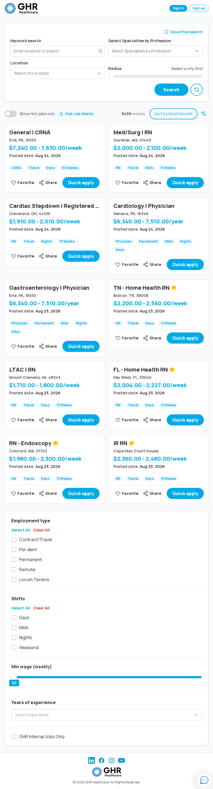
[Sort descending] (204, 114)
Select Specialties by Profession (139, 40)
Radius (114, 68)
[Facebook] (101, 760)
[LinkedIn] (91, 760)
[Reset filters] (197, 90)
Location (19, 62)
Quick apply (81, 183)
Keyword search (25, 40)
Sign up (198, 8)
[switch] (10, 113)
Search (171, 90)
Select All (20, 530)
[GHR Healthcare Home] (21, 8)
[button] (57, 73)
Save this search (186, 31)
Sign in (178, 8)
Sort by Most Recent (173, 113)
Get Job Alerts (79, 113)
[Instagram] (111, 760)
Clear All (41, 530)
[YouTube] (121, 760)
